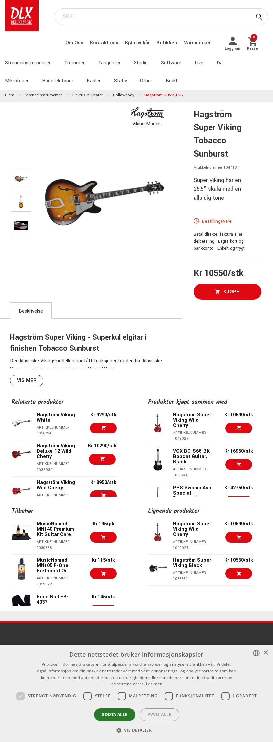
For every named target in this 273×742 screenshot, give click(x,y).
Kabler (94, 80)
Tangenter (109, 63)
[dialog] (136, 693)
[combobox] (256, 653)
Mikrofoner (17, 80)
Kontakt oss (105, 42)
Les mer (154, 684)
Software (171, 63)
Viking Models (147, 123)
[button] (136, 730)
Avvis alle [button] (159, 714)
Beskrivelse (31, 311)
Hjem (9, 95)
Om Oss (75, 42)
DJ (220, 63)
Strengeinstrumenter (28, 63)
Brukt (172, 80)
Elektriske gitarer (87, 95)
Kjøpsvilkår (138, 42)
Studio (141, 63)
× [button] (265, 652)
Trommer (74, 63)
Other (146, 80)
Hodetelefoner (57, 80)
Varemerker (197, 42)
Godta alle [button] (115, 714)
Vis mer (27, 380)
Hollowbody (123, 95)
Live (199, 63)
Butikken (167, 42)
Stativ (120, 80)
